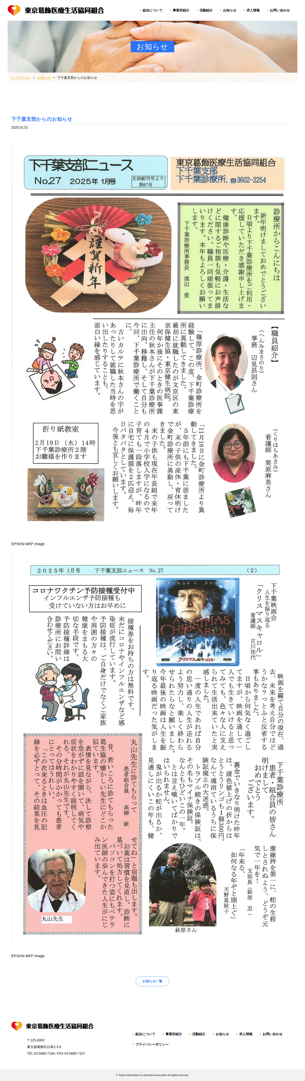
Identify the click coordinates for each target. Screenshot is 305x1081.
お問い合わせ (280, 10)
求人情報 (253, 10)
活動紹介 (206, 10)
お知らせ (229, 10)
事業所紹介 (181, 10)
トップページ (21, 77)
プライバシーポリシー (152, 1044)
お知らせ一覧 (152, 981)
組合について (153, 10)
